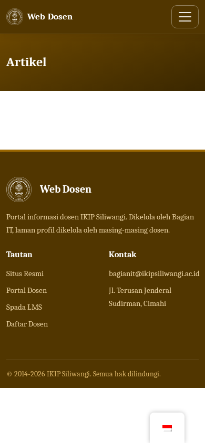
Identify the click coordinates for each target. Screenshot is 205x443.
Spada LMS (24, 307)
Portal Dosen (26, 290)
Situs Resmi (25, 273)
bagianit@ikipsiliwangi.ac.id (154, 273)
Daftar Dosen (27, 324)
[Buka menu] (185, 16)
